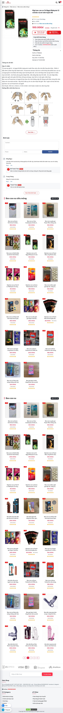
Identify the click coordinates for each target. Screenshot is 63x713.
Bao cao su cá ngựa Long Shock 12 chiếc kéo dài (12, 350)
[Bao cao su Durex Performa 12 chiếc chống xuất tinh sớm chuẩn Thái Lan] (12, 210)
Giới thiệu (5, 701)
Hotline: (9, 689)
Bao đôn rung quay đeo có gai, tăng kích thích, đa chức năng (50, 614)
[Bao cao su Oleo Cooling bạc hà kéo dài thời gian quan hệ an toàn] (31, 210)
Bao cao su (11, 398)
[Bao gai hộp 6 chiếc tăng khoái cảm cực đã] (31, 369)
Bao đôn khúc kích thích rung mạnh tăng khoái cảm (12, 645)
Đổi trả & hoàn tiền (38, 703)
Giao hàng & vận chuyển (39, 696)
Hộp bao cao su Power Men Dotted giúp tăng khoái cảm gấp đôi (50, 318)
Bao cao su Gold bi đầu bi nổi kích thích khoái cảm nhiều (13, 254)
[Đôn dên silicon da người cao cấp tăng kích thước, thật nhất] (12, 569)
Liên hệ (5, 703)
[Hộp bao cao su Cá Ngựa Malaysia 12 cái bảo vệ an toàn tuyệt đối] (31, 242)
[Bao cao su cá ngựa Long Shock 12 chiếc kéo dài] (12, 338)
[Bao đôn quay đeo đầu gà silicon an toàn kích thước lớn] (12, 506)
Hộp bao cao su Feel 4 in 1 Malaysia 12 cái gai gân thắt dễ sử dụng (13, 286)
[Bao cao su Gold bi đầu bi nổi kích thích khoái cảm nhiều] (12, 242)
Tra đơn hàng (47, 674)
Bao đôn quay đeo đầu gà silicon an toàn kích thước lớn (13, 518)
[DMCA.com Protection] (31, 709)
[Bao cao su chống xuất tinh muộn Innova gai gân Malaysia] (12, 306)
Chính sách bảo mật (8, 699)
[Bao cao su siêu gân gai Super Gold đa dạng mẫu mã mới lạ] (31, 306)
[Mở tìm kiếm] (56, 2)
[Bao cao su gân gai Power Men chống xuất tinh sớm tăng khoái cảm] (50, 210)
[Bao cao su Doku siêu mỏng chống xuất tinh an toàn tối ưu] (12, 369)
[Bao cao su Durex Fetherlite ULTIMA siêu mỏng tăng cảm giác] (31, 338)
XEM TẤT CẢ (54, 198)
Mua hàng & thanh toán (39, 699)
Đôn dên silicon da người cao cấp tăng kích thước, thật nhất (12, 582)
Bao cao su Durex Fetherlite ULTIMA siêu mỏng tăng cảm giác (31, 350)
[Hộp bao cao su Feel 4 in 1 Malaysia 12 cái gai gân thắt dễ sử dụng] (12, 274)
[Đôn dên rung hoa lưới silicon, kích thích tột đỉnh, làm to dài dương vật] (50, 633)
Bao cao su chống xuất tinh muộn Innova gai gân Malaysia (13, 318)
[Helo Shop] (8, 2)
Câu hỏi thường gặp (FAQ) (40, 701)
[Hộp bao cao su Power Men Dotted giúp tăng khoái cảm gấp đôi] (50, 306)
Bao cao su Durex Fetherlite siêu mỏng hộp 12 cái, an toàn (50, 350)
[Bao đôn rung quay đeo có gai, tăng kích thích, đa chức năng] (50, 601)
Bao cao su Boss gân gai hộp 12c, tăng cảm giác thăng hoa (50, 286)
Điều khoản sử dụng (8, 696)
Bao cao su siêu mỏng (46, 23)
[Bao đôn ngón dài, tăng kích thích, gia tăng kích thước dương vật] (31, 506)
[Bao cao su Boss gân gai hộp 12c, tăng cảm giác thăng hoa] (50, 274)
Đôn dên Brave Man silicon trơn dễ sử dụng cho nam (31, 645)
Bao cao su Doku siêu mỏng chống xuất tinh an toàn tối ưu (13, 382)
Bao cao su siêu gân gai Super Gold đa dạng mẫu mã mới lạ (31, 318)
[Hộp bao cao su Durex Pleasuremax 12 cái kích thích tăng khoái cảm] (31, 274)
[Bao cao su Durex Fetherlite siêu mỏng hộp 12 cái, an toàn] (50, 338)
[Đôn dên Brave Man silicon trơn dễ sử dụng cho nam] (31, 633)
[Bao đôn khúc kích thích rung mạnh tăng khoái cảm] (12, 633)
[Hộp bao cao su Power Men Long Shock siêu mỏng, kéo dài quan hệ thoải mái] (50, 242)
